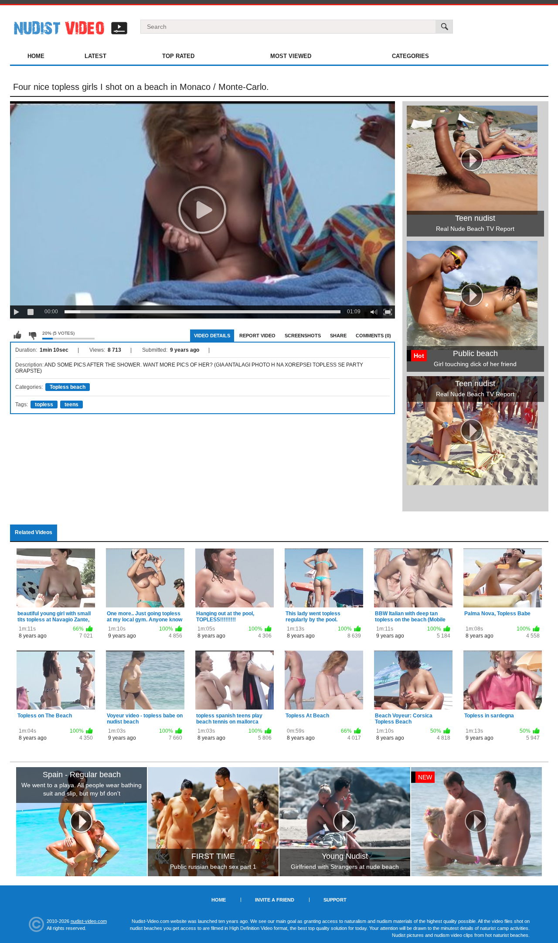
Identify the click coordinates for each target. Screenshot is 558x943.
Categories (410, 56)
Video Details (212, 335)
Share (338, 335)
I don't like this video (32, 335)
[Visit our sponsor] (81, 821)
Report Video (257, 335)
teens (71, 404)
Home (35, 56)
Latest (95, 56)
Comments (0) (373, 335)
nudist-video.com (89, 921)
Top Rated (178, 56)
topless (44, 404)
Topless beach (67, 387)
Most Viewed (290, 56)
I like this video (17, 335)
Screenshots (303, 335)
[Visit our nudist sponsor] (472, 482)
